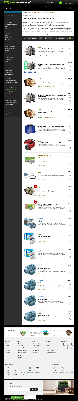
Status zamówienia (21, 348)
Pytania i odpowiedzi (36, 345)
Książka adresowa (21, 355)
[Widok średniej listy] (70, 38)
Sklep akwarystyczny (26, 12)
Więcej (25, 392)
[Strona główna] (6, 8)
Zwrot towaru (35, 352)
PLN (52, 2)
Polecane (33, 8)
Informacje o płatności (36, 348)
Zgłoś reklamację (36, 350)
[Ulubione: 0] (56, 2)
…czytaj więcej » (63, 52)
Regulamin (48, 345)
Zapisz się (34, 389)
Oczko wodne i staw (35, 12)
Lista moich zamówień (22, 350)
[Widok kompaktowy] (67, 38)
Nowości (22, 8)
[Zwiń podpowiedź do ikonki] (35, 395)
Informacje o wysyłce (36, 347)
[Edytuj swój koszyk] (60, 2)
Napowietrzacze (43, 12)
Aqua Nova (40, 157)
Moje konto (20, 343)
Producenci (16, 8)
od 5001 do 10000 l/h (50, 12)
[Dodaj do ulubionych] (70, 51)
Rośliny (38, 8)
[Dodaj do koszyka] (70, 54)
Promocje (28, 8)
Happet (39, 172)
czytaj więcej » (48, 34)
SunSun (39, 47)
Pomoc (43, 8)
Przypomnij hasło (21, 359)
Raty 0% (70, 48)
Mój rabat (20, 357)
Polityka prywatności (50, 350)
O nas (48, 343)
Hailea (39, 220)
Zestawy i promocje (48, 38)
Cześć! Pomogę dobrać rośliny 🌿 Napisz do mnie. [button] (29, 396)
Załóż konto (20, 345)
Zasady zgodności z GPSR (51, 352)
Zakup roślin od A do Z (36, 343)
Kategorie (10, 8)
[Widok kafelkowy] (72, 38)
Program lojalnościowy (50, 348)
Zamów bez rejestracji (22, 347)
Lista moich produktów (22, 352)
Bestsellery (8, 348)
